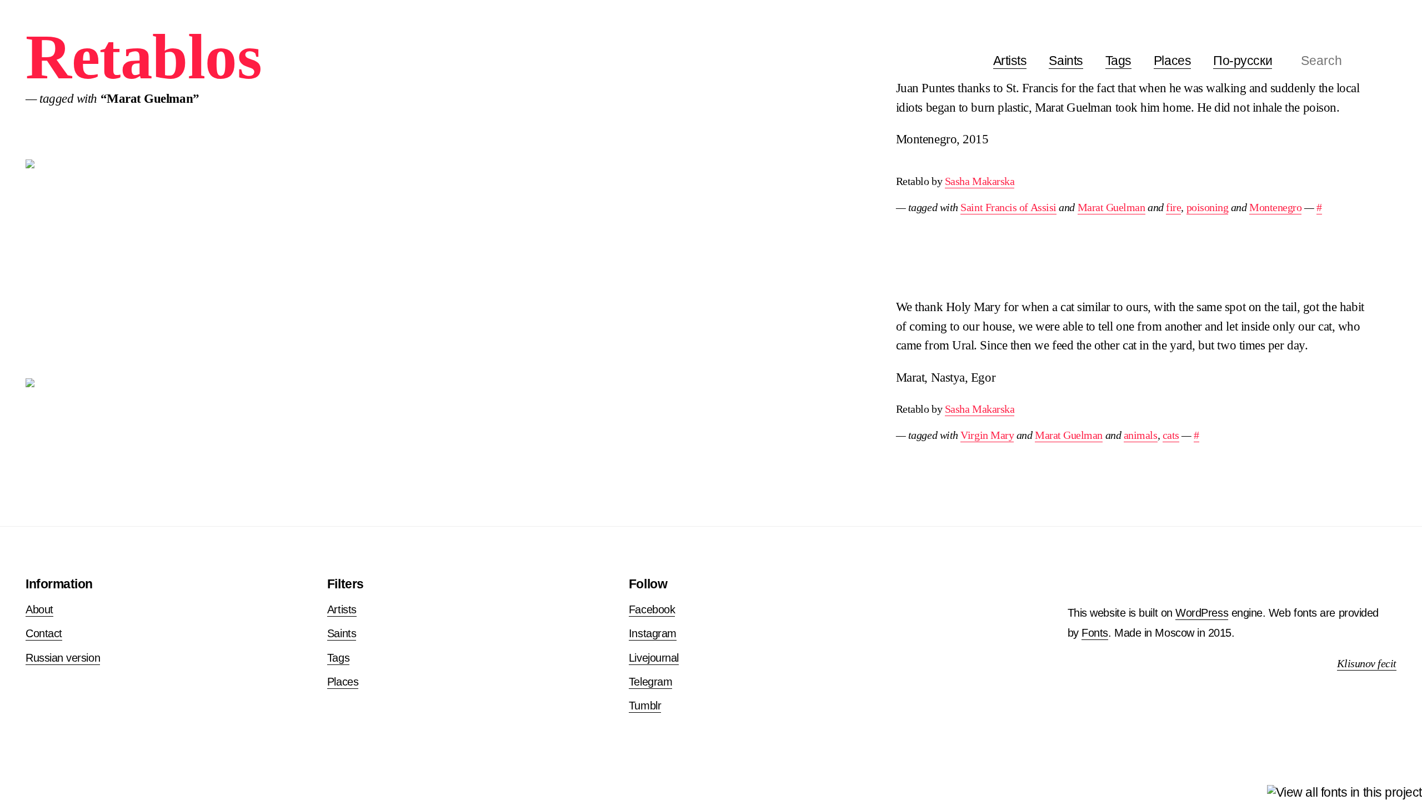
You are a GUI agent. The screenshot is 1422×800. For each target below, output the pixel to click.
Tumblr (645, 705)
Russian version (63, 658)
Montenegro (1275, 207)
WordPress (1201, 613)
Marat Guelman (1111, 207)
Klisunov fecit (1366, 663)
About (39, 609)
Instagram (653, 633)
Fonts (1094, 633)
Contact (44, 633)
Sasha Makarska (980, 181)
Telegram (650, 682)
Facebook (652, 609)
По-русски (1242, 60)
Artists (1010, 60)
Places (1172, 60)
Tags (1118, 60)
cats (1171, 435)
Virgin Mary (987, 435)
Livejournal (654, 658)
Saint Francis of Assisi (1008, 207)
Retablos (144, 57)
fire (1173, 207)
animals (1141, 435)
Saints (1066, 60)
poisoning (1207, 207)
